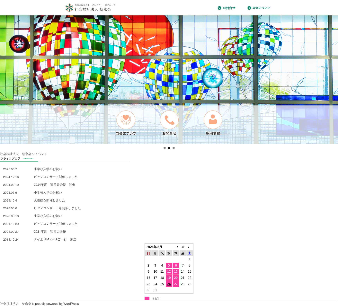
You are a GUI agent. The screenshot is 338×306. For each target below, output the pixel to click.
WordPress (71, 303)
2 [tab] (169, 148)
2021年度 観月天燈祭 (50, 231)
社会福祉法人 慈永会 (15, 154)
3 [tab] (174, 148)
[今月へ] (183, 247)
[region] (169, 79)
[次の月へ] (189, 247)
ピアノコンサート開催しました (56, 176)
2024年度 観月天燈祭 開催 (54, 184)
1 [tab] (165, 148)
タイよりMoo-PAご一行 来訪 (55, 239)
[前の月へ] (176, 247)
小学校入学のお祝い (48, 169)
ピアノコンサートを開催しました (57, 208)
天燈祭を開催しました (49, 200)
